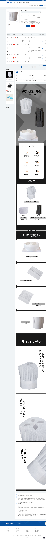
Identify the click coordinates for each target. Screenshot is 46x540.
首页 (7, 7)
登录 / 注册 (7, 0)
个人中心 (42, 0)
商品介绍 (17, 71)
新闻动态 (20, 2)
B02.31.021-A (10, 61)
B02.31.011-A (10, 44)
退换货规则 (27, 531)
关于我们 (17, 2)
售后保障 (20, 71)
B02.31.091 (10, 47)
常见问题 (8, 531)
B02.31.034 (10, 37)
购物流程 (17, 530)
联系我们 (24, 2)
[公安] (27, 537)
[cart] (42, 38)
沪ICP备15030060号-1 (38, 535)
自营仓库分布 (37, 530)
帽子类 (14, 7)
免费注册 (8, 530)
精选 (14, 2)
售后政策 (27, 530)
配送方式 (36, 531)
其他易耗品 (11, 7)
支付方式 (17, 531)
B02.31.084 (10, 51)
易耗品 (9, 7)
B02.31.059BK (10, 54)
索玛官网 (27, 2)
